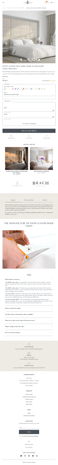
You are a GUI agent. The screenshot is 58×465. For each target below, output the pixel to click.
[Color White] (5, 89)
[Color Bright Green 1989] (42, 89)
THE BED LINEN (29, 399)
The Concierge (29, 385)
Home (3, 8)
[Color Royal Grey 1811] (34, 89)
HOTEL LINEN (29, 394)
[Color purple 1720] (39, 89)
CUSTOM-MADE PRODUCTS (29, 397)
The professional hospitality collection (29, 383)
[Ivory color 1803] (7, 89)
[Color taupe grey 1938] (21, 89)
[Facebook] (21, 456)
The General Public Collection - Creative (29, 380)
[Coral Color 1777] (44, 89)
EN (51, 2)
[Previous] (18, 60)
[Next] (39, 60)
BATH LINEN (29, 402)
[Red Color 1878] (13, 89)
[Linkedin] (37, 456)
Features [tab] (13, 200)
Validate (29, 432)
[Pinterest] (25, 456)
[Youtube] (33, 456)
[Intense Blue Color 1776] (31, 89)
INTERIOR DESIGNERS (29, 416)
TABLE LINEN (29, 404)
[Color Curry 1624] (26, 89)
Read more (5, 76)
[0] (45, 3)
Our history (29, 378)
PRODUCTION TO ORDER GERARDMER (15, 8)
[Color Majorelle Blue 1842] (15, 89)
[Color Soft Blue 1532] (29, 89)
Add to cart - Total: (29, 131)
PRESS (29, 413)
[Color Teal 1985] (18, 89)
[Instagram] (29, 456)
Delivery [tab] (45, 200)
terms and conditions (33, 436)
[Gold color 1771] (36, 89)
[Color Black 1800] (23, 89)
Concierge (53, 80)
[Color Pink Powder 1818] (10, 89)
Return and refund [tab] (29, 200)
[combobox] (53, 2)
